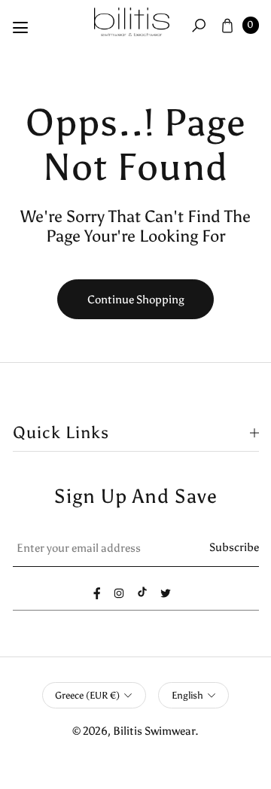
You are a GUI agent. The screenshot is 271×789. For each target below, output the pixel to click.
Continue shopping (135, 299)
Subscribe (234, 547)
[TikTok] (142, 591)
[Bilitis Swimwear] (131, 22)
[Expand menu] (20, 27)
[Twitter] (165, 593)
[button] (199, 25)
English (187, 695)
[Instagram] (119, 593)
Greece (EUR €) (87, 695)
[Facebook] (97, 593)
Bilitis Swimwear (154, 731)
